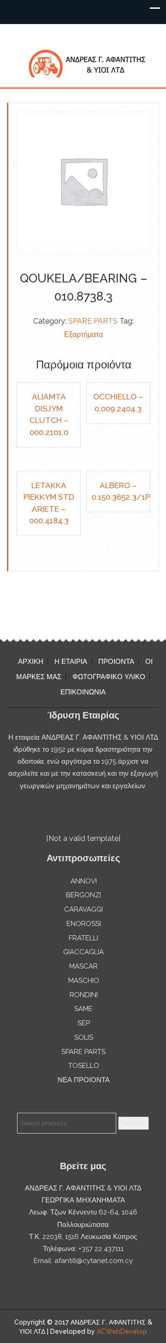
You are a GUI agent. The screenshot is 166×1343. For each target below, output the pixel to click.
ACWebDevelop (122, 1331)
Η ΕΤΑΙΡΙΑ (70, 661)
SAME (83, 1009)
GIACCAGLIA (83, 952)
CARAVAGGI (83, 909)
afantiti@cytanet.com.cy (93, 1261)
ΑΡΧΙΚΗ (30, 661)
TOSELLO (83, 1065)
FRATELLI (83, 938)
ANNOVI (84, 881)
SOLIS (83, 1037)
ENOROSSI (83, 924)
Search (133, 1122)
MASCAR (83, 966)
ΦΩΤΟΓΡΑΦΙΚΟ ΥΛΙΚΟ (108, 677)
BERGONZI (83, 895)
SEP (83, 1023)
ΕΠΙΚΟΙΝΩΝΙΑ (83, 692)
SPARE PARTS (93, 321)
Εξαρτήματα (83, 334)
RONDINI (84, 995)
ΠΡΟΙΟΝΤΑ (116, 661)
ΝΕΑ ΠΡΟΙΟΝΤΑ (84, 1080)
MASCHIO (83, 980)
